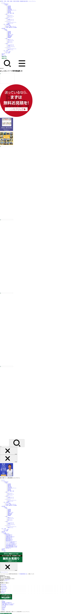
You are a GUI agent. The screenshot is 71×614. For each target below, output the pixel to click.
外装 (6, 30)
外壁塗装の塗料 (3, 584)
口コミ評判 (4, 55)
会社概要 (3, 601)
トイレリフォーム (11, 20)
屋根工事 (9, 33)
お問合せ (3, 609)
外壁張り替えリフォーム (12, 10)
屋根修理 (9, 8)
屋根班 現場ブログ (9, 540)
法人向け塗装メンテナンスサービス (8, 603)
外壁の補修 (10, 9)
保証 (2, 54)
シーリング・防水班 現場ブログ (11, 541)
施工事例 (3, 28)
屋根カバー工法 (10, 34)
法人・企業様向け (7, 24)
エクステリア (8, 21)
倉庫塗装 (9, 12)
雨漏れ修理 (10, 36)
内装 (6, 14)
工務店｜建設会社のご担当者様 (11, 27)
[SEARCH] (7, 66)
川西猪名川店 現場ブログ (10, 536)
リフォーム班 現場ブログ (10, 542)
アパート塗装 (8, 25)
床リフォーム (10, 15)
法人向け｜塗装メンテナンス (11, 26)
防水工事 (9, 11)
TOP (2, 600)
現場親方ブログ (6, 533)
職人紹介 (3, 53)
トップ (3, 479)
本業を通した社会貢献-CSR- (7, 602)
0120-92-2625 (7, 579)
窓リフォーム (10, 17)
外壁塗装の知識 (3, 589)
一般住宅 (5, 29)
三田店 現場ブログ (9, 535)
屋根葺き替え (10, 35)
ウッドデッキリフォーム (12, 22)
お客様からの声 (3, 591)
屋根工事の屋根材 (3, 586)
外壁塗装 (9, 31)
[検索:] (4, 446)
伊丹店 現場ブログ (9, 534)
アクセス (5, 580)
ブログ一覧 (4, 532)
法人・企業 (6, 50)
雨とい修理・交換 (11, 13)
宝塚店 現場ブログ (9, 537)
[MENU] (22, 66)
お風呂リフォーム (11, 19)
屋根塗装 (9, 32)
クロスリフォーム (11, 16)
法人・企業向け (6, 502)
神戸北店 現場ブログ (9, 539)
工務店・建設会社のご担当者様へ (8, 604)
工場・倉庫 (8, 52)
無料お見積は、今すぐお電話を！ (6, 613)
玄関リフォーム (10, 23)
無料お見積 (2, 592)
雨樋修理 (9, 37)
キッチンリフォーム (11, 46)
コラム (3, 608)
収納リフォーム (10, 39)
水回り (7, 18)
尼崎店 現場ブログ (9, 538)
